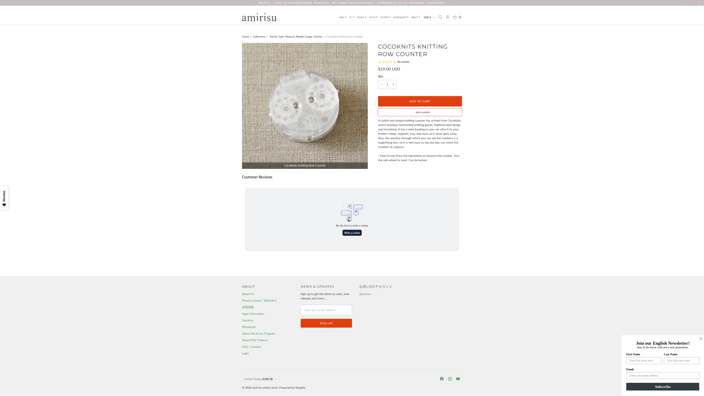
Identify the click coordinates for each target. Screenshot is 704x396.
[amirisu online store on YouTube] (458, 378)
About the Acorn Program (258, 333)
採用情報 (248, 307)
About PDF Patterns (255, 340)
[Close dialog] (701, 338)
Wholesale (249, 327)
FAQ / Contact (251, 346)
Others (384, 17)
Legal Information (253, 313)
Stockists (248, 320)
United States (258, 379)
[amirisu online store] (259, 17)
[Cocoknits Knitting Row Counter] (305, 106)
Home (245, 36)
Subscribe (663, 387)
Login (245, 353)
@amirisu (365, 294)
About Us (248, 294)
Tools (372, 17)
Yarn (341, 17)
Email (630, 369)
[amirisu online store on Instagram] (450, 378)
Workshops (400, 17)
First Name (633, 354)
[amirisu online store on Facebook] (442, 378)
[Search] (440, 17)
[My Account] (447, 17)
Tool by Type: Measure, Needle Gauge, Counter (296, 36)
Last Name (670, 354)
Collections (259, 36)
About (414, 17)
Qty (380, 76)
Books (360, 17)
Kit (350, 17)
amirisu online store (265, 387)
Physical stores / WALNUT (259, 300)
